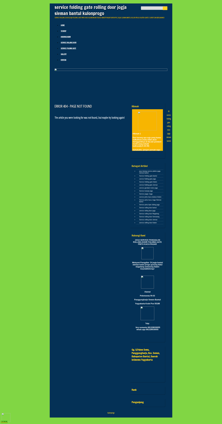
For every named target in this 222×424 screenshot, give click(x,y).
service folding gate (68, 48)
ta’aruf (63, 31)
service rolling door (68, 42)
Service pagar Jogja (146, 194)
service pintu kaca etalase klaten (150, 197)
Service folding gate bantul (148, 176)
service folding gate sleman (148, 185)
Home (63, 25)
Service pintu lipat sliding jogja (149, 205)
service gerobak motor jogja (148, 188)
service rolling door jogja (147, 211)
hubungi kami (66, 36)
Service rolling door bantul (148, 208)
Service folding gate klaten (148, 182)
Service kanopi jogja (146, 191)
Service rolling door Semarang (149, 217)
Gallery (63, 54)
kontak (63, 60)
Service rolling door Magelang (149, 214)
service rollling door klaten (148, 223)
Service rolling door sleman (148, 220)
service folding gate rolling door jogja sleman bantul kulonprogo (91, 10)
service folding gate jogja (147, 179)
